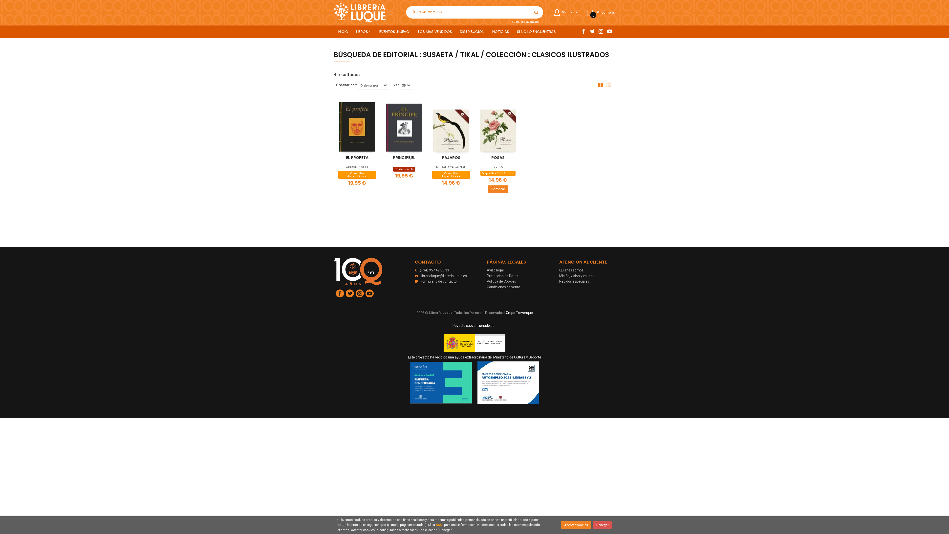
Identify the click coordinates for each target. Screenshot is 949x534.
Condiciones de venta (503, 287)
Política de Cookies (501, 281)
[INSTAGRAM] (601, 31)
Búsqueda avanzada (525, 21)
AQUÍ (439, 525)
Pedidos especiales (574, 281)
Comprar (498, 189)
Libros (362, 31)
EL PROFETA (357, 157)
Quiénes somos (571, 270)
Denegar (602, 525)
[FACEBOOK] (584, 31)
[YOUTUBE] (609, 31)
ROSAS (498, 157)
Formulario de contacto (439, 281)
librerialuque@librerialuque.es (444, 276)
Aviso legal (495, 270)
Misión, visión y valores (576, 276)
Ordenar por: (346, 85)
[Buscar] (536, 12)
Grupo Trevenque (519, 313)
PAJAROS (451, 157)
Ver (396, 85)
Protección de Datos (502, 276)
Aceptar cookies (576, 525)
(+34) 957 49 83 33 (434, 270)
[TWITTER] (592, 31)
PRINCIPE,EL (404, 157)
